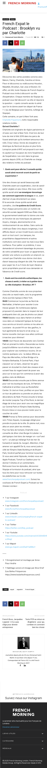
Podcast (13, 19)
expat (12, 589)
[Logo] (22, 3)
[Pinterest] (16, 42)
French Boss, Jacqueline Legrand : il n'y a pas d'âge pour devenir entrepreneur (13, 623)
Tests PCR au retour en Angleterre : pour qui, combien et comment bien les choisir (34, 623)
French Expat (29, 589)
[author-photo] (24, 649)
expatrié (20, 589)
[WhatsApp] (22, 42)
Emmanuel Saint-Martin (14, 37)
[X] (10, 42)
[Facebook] (5, 42)
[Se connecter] (38, 4)
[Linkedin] (26, 666)
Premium (42, 7)
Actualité (5, 19)
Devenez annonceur (11, 727)
